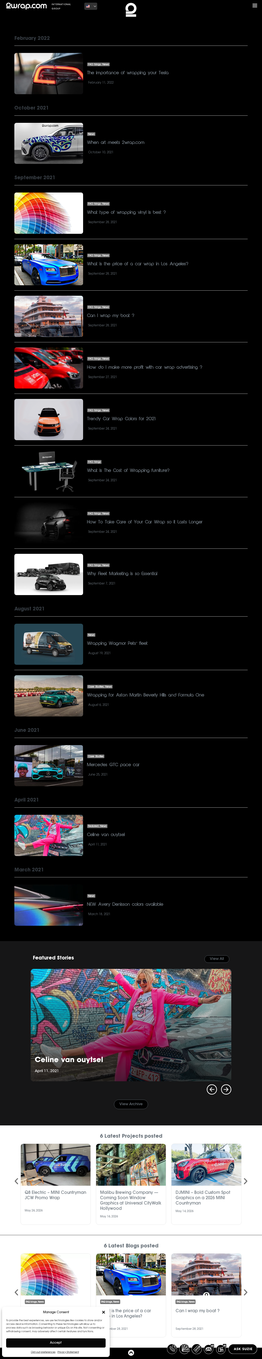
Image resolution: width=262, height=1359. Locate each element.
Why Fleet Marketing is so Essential (122, 574)
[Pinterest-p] (191, 6)
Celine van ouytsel (106, 835)
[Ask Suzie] (242, 1349)
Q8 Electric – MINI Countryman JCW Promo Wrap (55, 1195)
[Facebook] (167, 6)
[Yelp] (196, 6)
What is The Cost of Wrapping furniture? (128, 471)
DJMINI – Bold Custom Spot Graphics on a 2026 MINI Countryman (203, 1198)
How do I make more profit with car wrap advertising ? (144, 367)
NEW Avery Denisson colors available (125, 904)
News (106, 64)
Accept (56, 1342)
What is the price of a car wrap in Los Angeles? (137, 264)
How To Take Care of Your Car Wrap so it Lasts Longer (145, 522)
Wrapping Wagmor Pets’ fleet (117, 643)
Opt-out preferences (43, 1351)
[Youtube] (185, 6)
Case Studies (96, 687)
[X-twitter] (173, 6)
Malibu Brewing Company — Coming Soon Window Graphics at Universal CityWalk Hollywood (130, 1200)
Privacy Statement (68, 1351)
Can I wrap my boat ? (110, 316)
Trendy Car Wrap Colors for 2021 (121, 419)
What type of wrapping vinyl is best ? (126, 212)
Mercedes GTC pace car (113, 765)
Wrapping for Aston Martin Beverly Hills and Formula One (145, 695)
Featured (93, 826)
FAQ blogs (94, 64)
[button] (104, 1312)
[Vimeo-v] (202, 6)
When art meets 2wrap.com (116, 143)
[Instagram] (179, 6)
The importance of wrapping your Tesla (128, 73)
